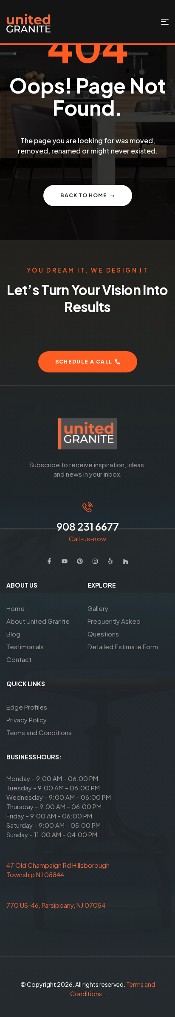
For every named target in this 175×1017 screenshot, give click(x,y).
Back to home (83, 195)
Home (15, 608)
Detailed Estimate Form (123, 646)
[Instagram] (95, 561)
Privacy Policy (26, 720)
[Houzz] (126, 561)
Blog (13, 634)
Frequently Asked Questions (114, 627)
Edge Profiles (26, 707)
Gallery (98, 608)
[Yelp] (110, 561)
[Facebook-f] (49, 561)
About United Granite (38, 621)
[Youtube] (65, 561)
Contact (18, 659)
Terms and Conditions (39, 732)
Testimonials (25, 646)
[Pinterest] (80, 561)
